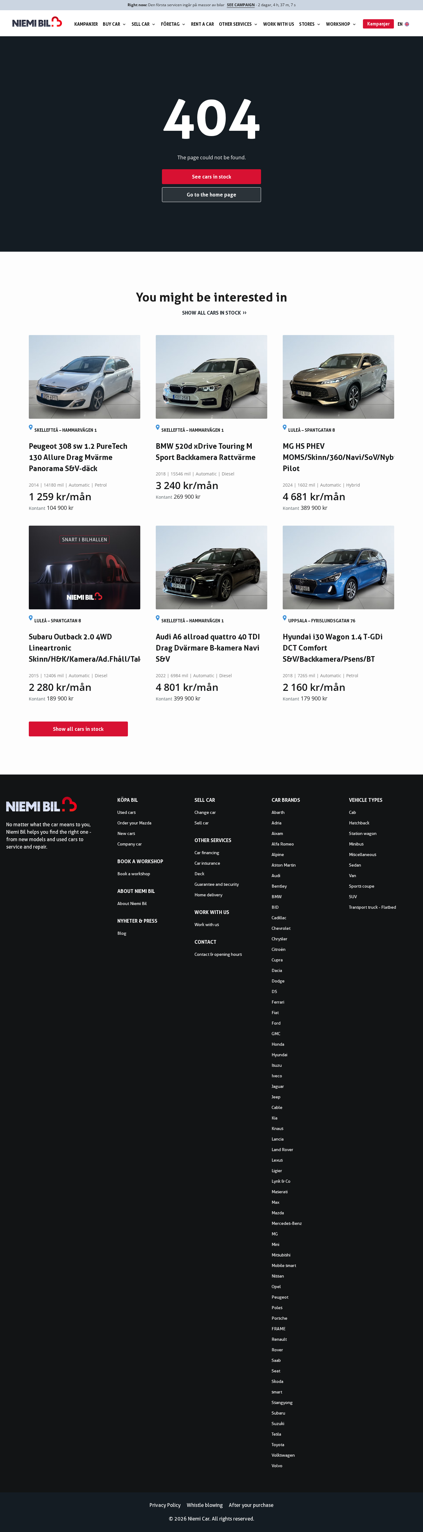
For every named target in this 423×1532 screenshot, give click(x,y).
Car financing (206, 852)
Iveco (277, 1075)
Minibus (356, 843)
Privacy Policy (165, 1505)
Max (275, 1202)
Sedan (355, 865)
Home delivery (208, 894)
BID (275, 907)
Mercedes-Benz (287, 1223)
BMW (277, 896)
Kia (274, 1117)
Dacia (277, 970)
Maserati (280, 1191)
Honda (278, 1044)
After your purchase (251, 1505)
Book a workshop (133, 873)
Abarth (278, 812)
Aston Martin (284, 865)
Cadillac (279, 917)
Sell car (141, 24)
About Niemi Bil (132, 903)
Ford (276, 1023)
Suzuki (278, 1423)
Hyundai (279, 1054)
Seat (276, 1370)
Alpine (278, 854)
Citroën (279, 949)
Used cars (126, 812)
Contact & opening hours (218, 954)
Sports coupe (361, 886)
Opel (276, 1286)
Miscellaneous (362, 854)
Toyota (278, 1444)
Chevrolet (281, 928)
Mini (275, 1244)
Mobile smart (284, 1265)
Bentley (279, 886)
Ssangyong (282, 1402)
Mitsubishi (281, 1254)
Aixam (277, 833)
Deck (199, 873)
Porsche (279, 1318)
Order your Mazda (134, 822)
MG (275, 1233)
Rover (277, 1349)
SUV (353, 896)
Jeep (276, 1096)
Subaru (278, 1413)
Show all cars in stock (211, 313)
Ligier (277, 1170)
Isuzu (277, 1065)
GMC (276, 1033)
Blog (121, 933)
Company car (129, 843)
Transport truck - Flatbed (372, 907)
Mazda (278, 1212)
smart (277, 1391)
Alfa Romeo (283, 843)
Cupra (277, 959)
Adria (276, 822)
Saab (276, 1360)
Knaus (277, 1128)
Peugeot (280, 1297)
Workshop (338, 24)
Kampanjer (86, 24)
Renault (279, 1339)
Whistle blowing (205, 1505)
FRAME (279, 1328)
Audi (276, 875)
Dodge (278, 980)
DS (274, 991)
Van (352, 875)
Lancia (278, 1139)
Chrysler (279, 938)
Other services (235, 24)
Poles (277, 1307)
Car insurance (207, 863)
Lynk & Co (281, 1181)
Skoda (277, 1381)
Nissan (278, 1276)
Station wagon (363, 833)
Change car (205, 812)
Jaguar (278, 1086)
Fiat (275, 1012)
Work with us (278, 24)
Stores (307, 24)
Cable (277, 1107)
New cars (126, 833)
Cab (352, 812)
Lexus (277, 1160)
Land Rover (282, 1149)
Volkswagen (283, 1455)
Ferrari (278, 1002)
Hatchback (359, 822)
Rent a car (202, 24)
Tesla (276, 1434)
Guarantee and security (216, 884)
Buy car (111, 24)
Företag (170, 24)
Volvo (277, 1465)
